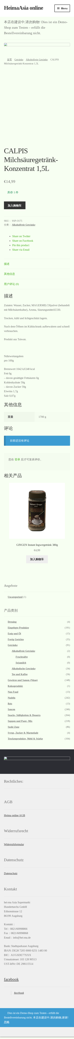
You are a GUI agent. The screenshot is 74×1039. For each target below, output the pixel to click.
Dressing (12, 622)
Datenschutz (10, 873)
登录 (17, 459)
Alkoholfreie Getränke (37, 59)
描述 (6, 263)
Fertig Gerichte (16, 639)
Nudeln (11, 698)
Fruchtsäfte (22, 657)
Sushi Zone (13, 727)
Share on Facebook (22, 240)
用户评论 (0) (11, 284)
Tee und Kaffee (20, 674)
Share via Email (20, 249)
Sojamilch (21, 662)
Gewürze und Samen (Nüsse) (23, 680)
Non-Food (13, 692)
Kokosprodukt (15, 686)
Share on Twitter (21, 236)
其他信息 (9, 273)
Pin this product (20, 245)
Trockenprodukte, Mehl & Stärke (25, 738)
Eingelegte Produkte (18, 627)
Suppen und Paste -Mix (20, 721)
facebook (11, 979)
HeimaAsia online (23, 8)
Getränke (18, 59)
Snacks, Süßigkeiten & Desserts (24, 715)
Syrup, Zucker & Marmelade (23, 733)
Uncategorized (15, 597)
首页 (9, 59)
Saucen (11, 709)
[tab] (37, 264)
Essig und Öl (14, 633)
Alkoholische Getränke (23, 668)
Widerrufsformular (14, 844)
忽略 (6, 1022)
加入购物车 (15, 205)
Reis (10, 703)
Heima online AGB (14, 815)
